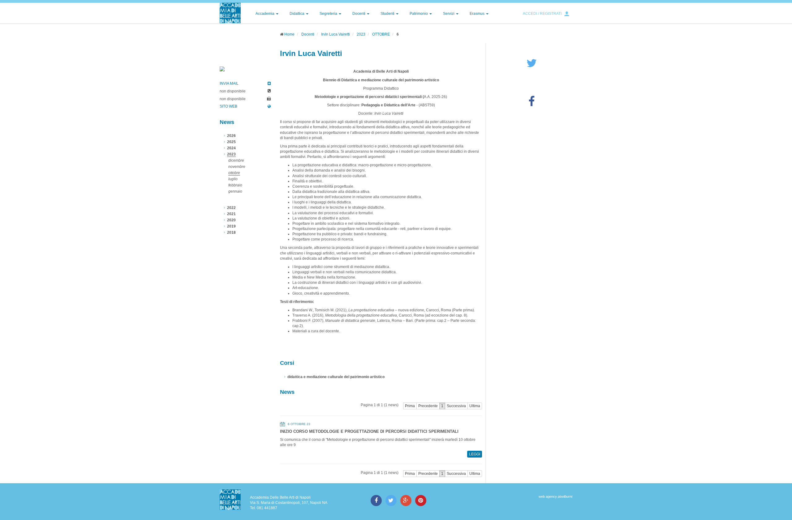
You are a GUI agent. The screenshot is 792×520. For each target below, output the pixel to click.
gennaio (235, 191)
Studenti (388, 13)
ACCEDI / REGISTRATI (542, 13)
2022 (231, 208)
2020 (231, 220)
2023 (361, 34)
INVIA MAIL (229, 83)
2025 (231, 142)
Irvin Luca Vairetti (335, 34)
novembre (236, 166)
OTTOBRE (381, 34)
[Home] (230, 13)
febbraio (235, 185)
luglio (233, 179)
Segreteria (329, 13)
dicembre (236, 160)
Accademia (265, 13)
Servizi (449, 13)
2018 (231, 232)
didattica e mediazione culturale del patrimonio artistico (336, 377)
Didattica (297, 13)
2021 (231, 214)
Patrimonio (419, 13)
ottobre (234, 173)
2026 (231, 136)
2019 (231, 226)
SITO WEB (228, 106)
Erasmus (477, 13)
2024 (231, 148)
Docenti (359, 13)
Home (289, 34)
